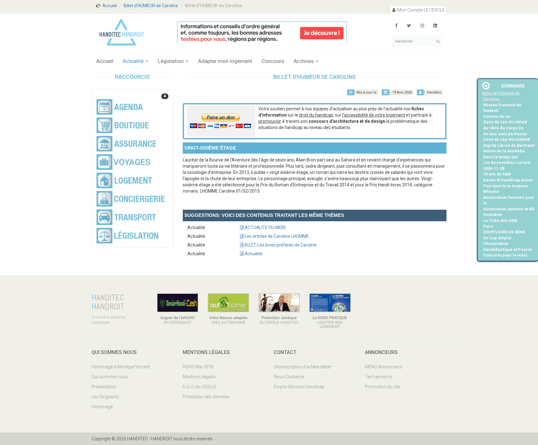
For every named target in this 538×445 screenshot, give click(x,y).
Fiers (488, 226)
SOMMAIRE (513, 86)
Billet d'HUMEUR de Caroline (151, 5)
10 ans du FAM (497, 174)
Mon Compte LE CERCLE (420, 9)
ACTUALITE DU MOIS (265, 227)
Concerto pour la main (505, 255)
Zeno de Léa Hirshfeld (505, 122)
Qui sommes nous (110, 376)
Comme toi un (496, 116)
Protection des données (206, 396)
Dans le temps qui (500, 157)
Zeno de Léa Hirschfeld (506, 139)
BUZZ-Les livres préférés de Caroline (280, 244)
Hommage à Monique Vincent (121, 366)
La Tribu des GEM (500, 220)
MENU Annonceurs (383, 366)
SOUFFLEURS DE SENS (504, 232)
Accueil (109, 5)
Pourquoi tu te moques (505, 186)
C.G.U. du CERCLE (200, 386)
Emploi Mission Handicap (299, 386)
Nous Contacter (289, 376)
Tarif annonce (378, 376)
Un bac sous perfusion (505, 134)
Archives (304, 61)
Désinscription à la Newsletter (302, 366)
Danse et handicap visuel (508, 180)
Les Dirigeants (105, 396)
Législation (171, 61)
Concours (273, 61)
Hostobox (492, 214)
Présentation (104, 386)
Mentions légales (199, 376)
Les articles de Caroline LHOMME (276, 236)
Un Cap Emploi (497, 238)
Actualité (133, 61)
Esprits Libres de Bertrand (509, 145)
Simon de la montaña (504, 151)
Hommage (102, 406)
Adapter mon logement (225, 61)
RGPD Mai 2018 (198, 366)
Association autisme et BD (509, 209)
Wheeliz (491, 191)
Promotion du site (382, 386)
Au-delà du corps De (503, 128)
